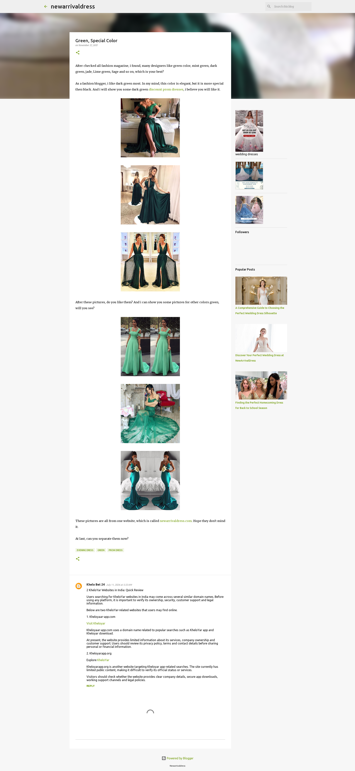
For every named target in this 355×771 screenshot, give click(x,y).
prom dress (116, 550)
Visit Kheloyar (96, 623)
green (101, 550)
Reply (91, 685)
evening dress (85, 550)
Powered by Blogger (179, 758)
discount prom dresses (166, 89)
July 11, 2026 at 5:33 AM (119, 584)
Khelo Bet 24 (96, 584)
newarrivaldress (73, 6)
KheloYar (103, 660)
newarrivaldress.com (176, 521)
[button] (77, 52)
